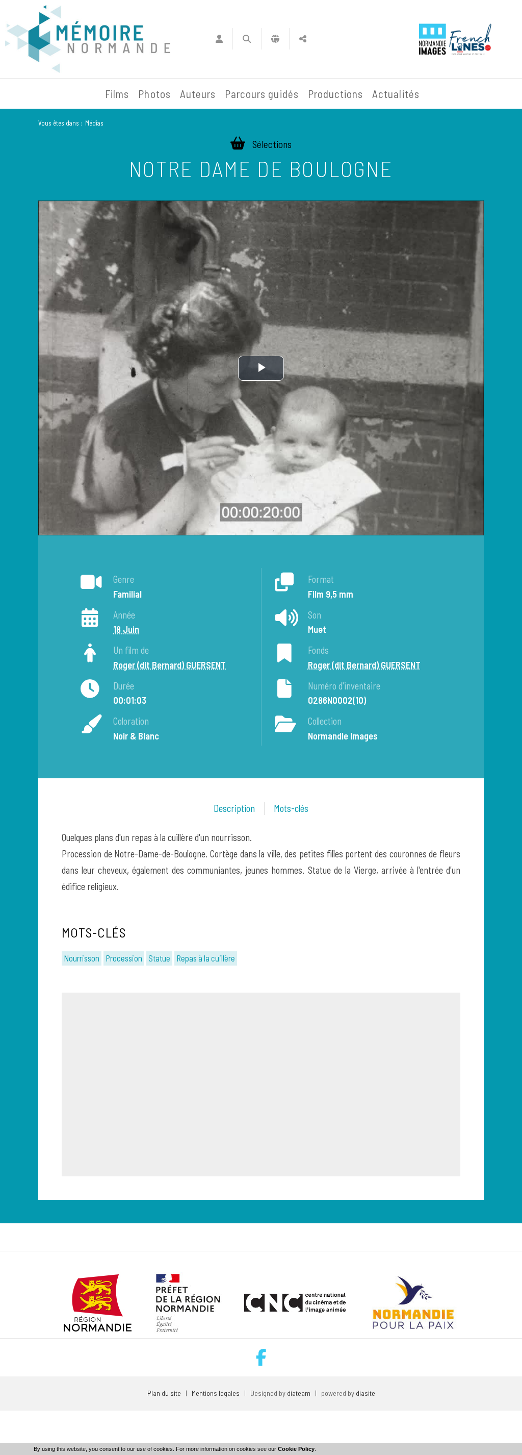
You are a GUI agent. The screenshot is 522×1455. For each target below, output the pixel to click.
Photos (154, 93)
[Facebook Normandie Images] (261, 1357)
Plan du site (164, 1393)
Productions (335, 93)
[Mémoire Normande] (28, 94)
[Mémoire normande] (87, 39)
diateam (298, 1393)
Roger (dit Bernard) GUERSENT (169, 665)
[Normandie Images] (432, 39)
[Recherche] (247, 39)
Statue (159, 958)
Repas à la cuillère (205, 958)
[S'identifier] (218, 39)
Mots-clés (291, 808)
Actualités (396, 93)
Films (117, 93)
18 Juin (126, 629)
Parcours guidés (262, 93)
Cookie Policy (296, 1449)
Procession (124, 958)
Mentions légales (216, 1393)
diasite (365, 1393)
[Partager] (303, 39)
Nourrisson (81, 958)
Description (234, 808)
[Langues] (276, 39)
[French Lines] (470, 39)
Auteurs (198, 93)
